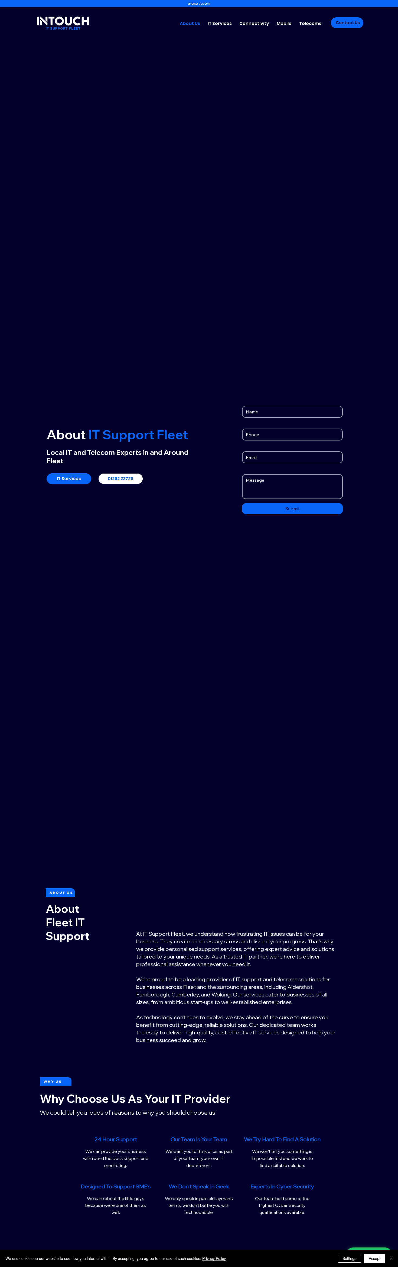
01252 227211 (199, 4)
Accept (374, 1258)
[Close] (391, 1258)
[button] (219, 23)
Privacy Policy (214, 1258)
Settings (349, 1258)
